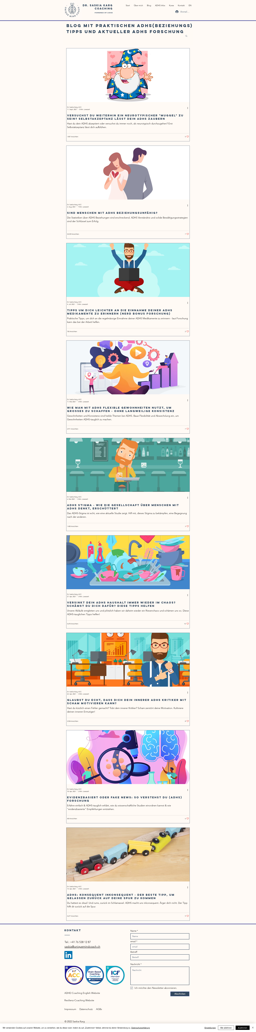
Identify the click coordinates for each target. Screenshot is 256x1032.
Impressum (70, 1009)
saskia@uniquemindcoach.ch (82, 946)
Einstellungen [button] (210, 1027)
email (133, 941)
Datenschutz (86, 1009)
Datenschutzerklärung (140, 1027)
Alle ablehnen (226, 1027)
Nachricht (135, 964)
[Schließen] (252, 1028)
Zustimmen (242, 1027)
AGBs (99, 1009)
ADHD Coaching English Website (82, 993)
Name (133, 931)
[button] (186, 36)
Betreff (133, 952)
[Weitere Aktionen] (188, 108)
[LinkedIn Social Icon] (68, 955)
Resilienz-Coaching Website (79, 1000)
